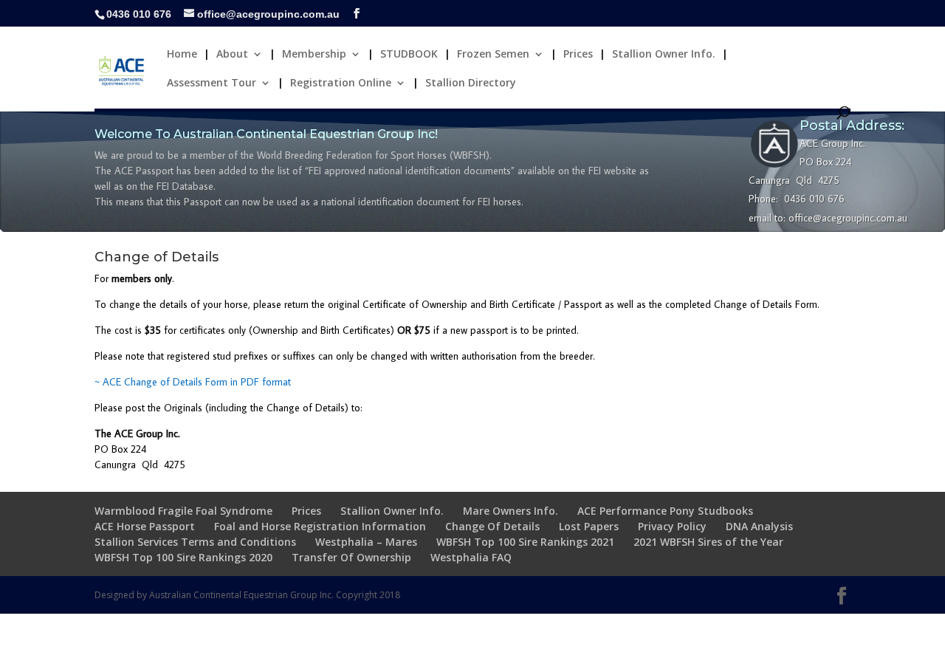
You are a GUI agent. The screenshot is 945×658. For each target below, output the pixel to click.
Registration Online (340, 83)
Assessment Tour (211, 83)
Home (182, 55)
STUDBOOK (409, 55)
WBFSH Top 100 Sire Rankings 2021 (525, 542)
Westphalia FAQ (471, 557)
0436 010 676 (138, 14)
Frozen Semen (493, 55)
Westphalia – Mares (366, 542)
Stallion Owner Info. (663, 55)
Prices (578, 55)
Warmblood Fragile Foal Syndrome (183, 511)
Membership (314, 55)
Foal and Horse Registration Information (320, 526)
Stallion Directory (470, 83)
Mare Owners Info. (510, 511)
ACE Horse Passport (144, 526)
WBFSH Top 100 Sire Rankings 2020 (183, 557)
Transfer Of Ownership (351, 557)
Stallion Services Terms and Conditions (195, 542)
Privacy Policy (672, 526)
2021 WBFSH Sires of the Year (708, 542)
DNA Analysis (759, 526)
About (232, 55)
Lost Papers (589, 526)
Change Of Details (492, 526)
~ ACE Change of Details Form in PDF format (192, 381)
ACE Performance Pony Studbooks (665, 511)
